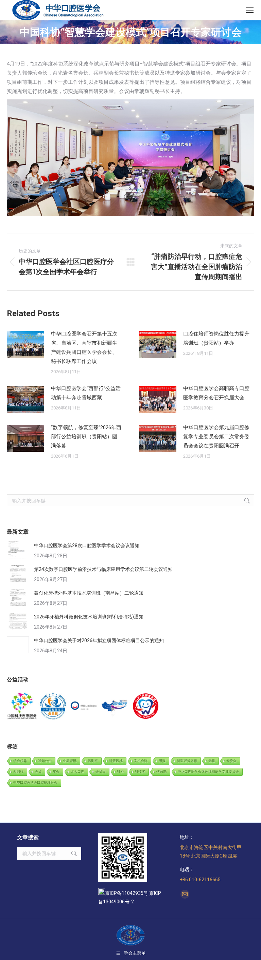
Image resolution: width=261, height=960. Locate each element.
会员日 (100, 771)
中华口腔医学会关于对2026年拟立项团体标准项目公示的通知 (99, 640)
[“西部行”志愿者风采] (22, 706)
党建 (211, 761)
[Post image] (25, 344)
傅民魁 (161, 771)
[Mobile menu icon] (249, 10)
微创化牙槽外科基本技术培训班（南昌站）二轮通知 (88, 593)
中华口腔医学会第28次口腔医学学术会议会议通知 (86, 545)
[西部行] (115, 706)
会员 (38, 771)
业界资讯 (69, 761)
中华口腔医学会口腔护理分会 (35, 782)
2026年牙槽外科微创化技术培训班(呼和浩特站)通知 (88, 616)
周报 (162, 761)
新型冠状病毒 (187, 761)
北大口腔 (77, 771)
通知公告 (45, 761)
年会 (56, 771)
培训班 (93, 761)
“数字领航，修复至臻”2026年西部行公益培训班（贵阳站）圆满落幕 (86, 436)
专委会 (231, 761)
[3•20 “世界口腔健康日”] (84, 706)
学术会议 (140, 761)
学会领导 (20, 761)
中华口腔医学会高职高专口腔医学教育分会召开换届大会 (216, 393)
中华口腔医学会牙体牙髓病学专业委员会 (208, 771)
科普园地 (116, 761)
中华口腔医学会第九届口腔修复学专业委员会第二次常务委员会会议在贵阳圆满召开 (216, 436)
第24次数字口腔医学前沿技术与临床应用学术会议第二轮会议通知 (103, 569)
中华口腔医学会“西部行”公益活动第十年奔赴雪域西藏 (86, 393)
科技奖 (140, 771)
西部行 (18, 771)
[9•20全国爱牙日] (145, 706)
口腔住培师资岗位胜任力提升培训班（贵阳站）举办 (216, 338)
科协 (120, 771)
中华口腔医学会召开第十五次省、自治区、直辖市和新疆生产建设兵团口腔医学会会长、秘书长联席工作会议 (84, 347)
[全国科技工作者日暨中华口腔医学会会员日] (53, 706)
